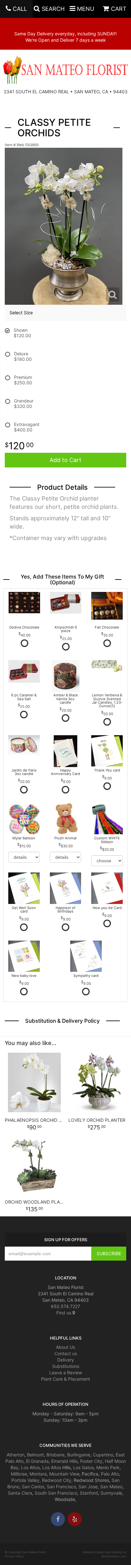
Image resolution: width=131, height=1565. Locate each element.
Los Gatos (83, 1467)
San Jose (88, 1486)
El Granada (37, 1461)
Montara (38, 1473)
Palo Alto (110, 1473)
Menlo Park (108, 1467)
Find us (64, 1312)
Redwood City (56, 1480)
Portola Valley (25, 1480)
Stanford (89, 1493)
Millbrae (19, 1473)
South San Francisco (56, 1493)
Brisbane (55, 1454)
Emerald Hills (64, 1461)
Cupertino (103, 1454)
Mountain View (64, 1473)
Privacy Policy (14, 1556)
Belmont (35, 1454)
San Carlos (33, 1486)
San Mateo (111, 1486)
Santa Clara (20, 1493)
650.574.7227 (65, 1306)
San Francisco (61, 1486)
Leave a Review (65, 1372)
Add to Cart (65, 460)
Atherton (15, 1454)
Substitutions (65, 1366)
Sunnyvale (111, 1493)
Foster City (91, 1461)
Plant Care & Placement (65, 1379)
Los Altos (30, 1467)
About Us (65, 1347)
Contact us (65, 1353)
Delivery (65, 1359)
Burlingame (78, 1454)
